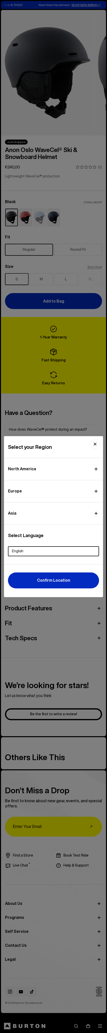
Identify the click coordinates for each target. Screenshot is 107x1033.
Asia (12, 513)
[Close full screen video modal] (95, 444)
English (17, 551)
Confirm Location (53, 580)
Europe (15, 491)
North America (22, 469)
